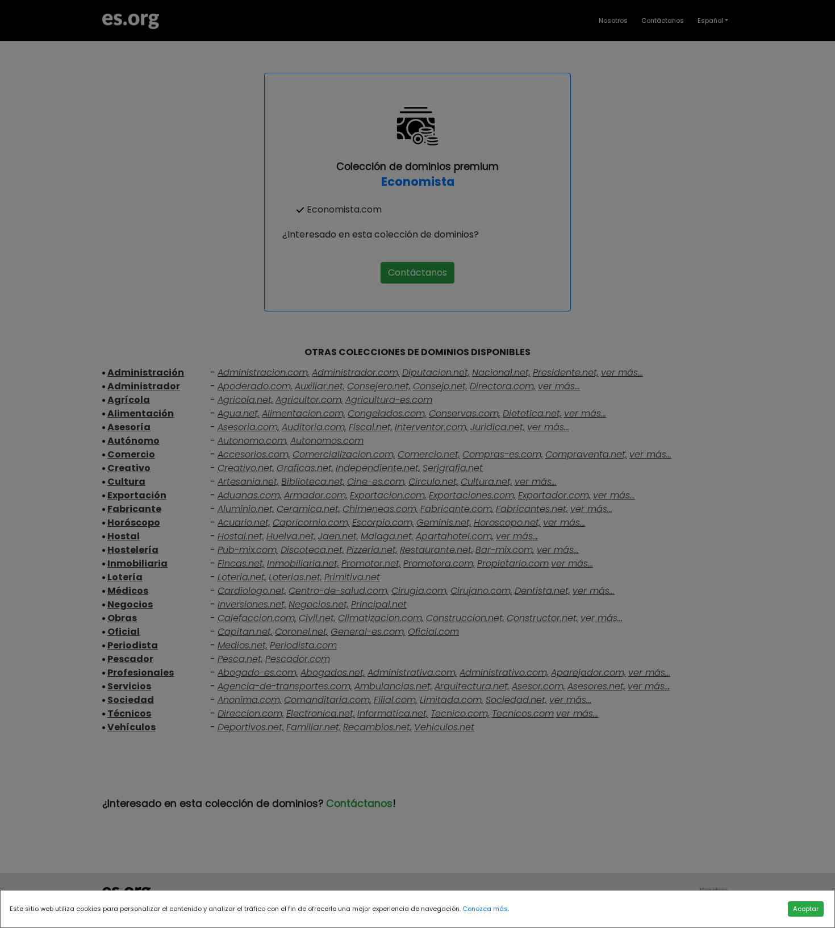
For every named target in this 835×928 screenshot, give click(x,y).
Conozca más (485, 908)
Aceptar (806, 908)
